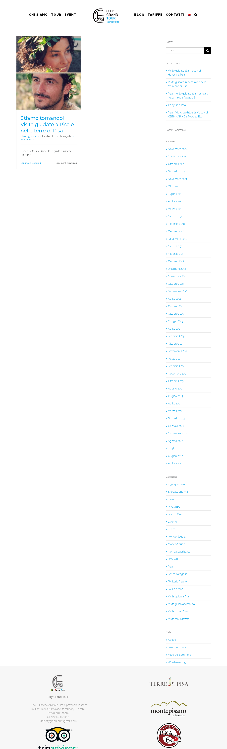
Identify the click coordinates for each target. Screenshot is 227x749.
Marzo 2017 (175, 246)
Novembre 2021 (177, 179)
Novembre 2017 (177, 238)
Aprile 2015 (174, 328)
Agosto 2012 (175, 441)
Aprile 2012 (174, 463)
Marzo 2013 (175, 411)
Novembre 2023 (177, 156)
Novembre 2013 (177, 373)
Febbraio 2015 (176, 336)
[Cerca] (194, 15)
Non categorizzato (179, 551)
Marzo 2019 (175, 216)
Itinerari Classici (177, 514)
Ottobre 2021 (175, 186)
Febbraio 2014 (176, 366)
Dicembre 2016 (177, 268)
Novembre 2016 (177, 276)
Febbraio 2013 (176, 418)
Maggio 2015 (175, 321)
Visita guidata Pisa (178, 596)
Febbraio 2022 (176, 171)
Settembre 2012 (177, 433)
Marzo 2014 (175, 358)
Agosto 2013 (175, 388)
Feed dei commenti (179, 654)
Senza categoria (177, 574)
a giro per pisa (176, 484)
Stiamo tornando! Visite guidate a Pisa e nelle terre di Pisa (47, 124)
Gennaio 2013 (176, 426)
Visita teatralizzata (178, 619)
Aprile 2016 (174, 298)
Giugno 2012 (175, 456)
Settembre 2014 (177, 351)
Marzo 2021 (174, 208)
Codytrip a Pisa (177, 105)
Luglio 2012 (174, 448)
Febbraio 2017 (176, 253)
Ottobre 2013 (176, 381)
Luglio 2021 (174, 193)
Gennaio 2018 (176, 231)
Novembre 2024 (177, 149)
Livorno (172, 521)
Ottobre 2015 (176, 313)
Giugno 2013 (175, 396)
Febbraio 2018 (176, 223)
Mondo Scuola (176, 536)
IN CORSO (174, 506)
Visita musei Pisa (178, 611)
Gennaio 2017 (176, 261)
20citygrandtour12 (32, 136)
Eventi (171, 499)
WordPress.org (177, 662)
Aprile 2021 (174, 201)
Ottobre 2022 (176, 164)
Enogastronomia (178, 491)
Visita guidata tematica (181, 604)
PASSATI (173, 559)
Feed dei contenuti (179, 647)
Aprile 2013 (174, 403)
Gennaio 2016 (176, 306)
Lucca (171, 529)
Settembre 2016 (177, 291)
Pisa (170, 566)
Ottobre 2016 (176, 283)
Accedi (172, 639)
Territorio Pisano (177, 581)
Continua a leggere (30, 163)
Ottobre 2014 (176, 343)
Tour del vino (175, 589)
